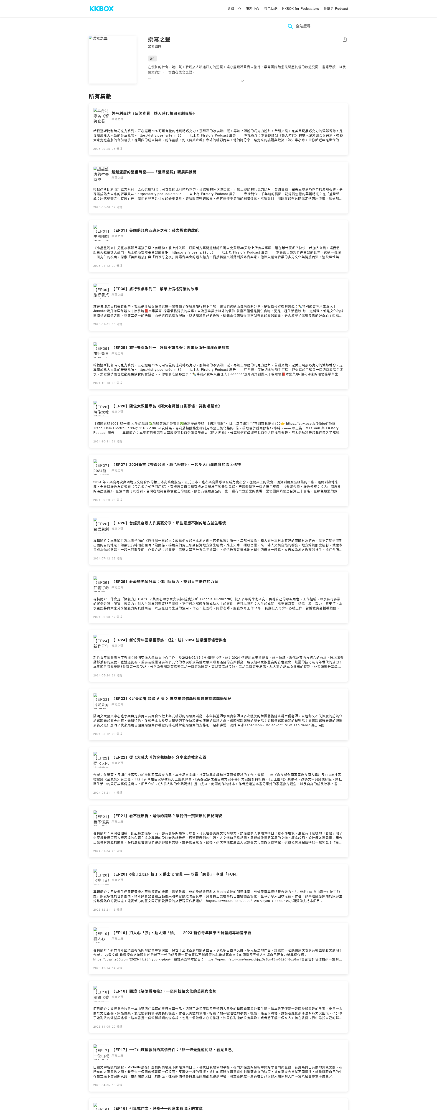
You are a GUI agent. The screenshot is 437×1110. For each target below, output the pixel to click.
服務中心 (252, 8)
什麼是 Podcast (336, 8)
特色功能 (271, 8)
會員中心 (234, 8)
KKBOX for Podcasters (300, 8)
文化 (152, 58)
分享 (345, 39)
